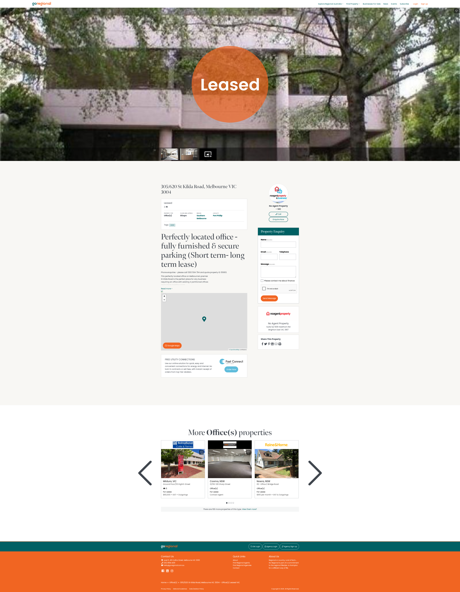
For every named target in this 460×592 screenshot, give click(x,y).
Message (265, 264)
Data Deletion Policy (196, 589)
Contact (236, 568)
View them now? (249, 509)
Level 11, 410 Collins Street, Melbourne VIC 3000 (182, 560)
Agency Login (271, 546)
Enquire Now (278, 219)
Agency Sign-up (290, 546)
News (385, 4)
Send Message (269, 298)
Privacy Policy (166, 589)
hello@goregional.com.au (174, 565)
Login (415, 4)
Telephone (284, 252)
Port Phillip (217, 216)
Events (394, 4)
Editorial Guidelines (180, 589)
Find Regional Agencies (242, 565)
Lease (172, 225)
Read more (166, 289)
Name (263, 240)
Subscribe (404, 4)
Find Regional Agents (241, 563)
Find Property (352, 4)
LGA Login (256, 546)
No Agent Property (278, 323)
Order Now (231, 369)
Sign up (424, 4)
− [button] (164, 299)
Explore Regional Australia (330, 4)
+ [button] (164, 296)
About (235, 560)
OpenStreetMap (234, 349)
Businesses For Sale (371, 4)
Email (263, 252)
